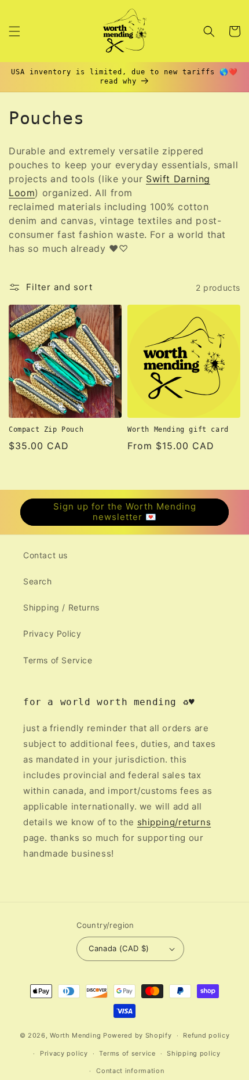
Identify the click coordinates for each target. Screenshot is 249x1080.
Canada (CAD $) (119, 948)
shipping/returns (174, 822)
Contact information (130, 1071)
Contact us (45, 555)
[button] (14, 31)
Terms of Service (58, 660)
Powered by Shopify (137, 1035)
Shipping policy (194, 1053)
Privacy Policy (52, 633)
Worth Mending (75, 1035)
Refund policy (206, 1035)
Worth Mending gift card (178, 429)
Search (37, 581)
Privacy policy (64, 1053)
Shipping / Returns (61, 607)
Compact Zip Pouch (46, 429)
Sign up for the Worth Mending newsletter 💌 (124, 511)
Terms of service (127, 1053)
